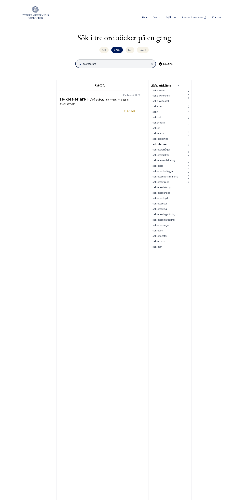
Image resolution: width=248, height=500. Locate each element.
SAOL (117, 49)
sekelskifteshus (161, 95)
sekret (156, 128)
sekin (155, 111)
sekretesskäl (160, 203)
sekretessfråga (161, 181)
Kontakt (216, 17)
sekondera (159, 122)
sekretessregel (161, 225)
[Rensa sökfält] (152, 64)
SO (130, 49)
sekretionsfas (160, 235)
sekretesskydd (161, 198)
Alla (104, 49)
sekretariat (158, 133)
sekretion (158, 230)
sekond (157, 117)
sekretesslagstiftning (164, 214)
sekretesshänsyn (162, 187)
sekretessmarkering (164, 219)
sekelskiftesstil (161, 101)
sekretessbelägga (163, 171)
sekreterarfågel (161, 149)
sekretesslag (160, 208)
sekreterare (160, 144)
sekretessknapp (162, 192)
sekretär (157, 246)
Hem (144, 17)
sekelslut (157, 106)
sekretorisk (159, 241)
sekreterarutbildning (164, 160)
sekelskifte (159, 90)
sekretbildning (160, 138)
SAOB (143, 49)
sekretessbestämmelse (165, 176)
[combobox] (116, 64)
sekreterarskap (161, 155)
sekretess (158, 165)
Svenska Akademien (192, 17)
